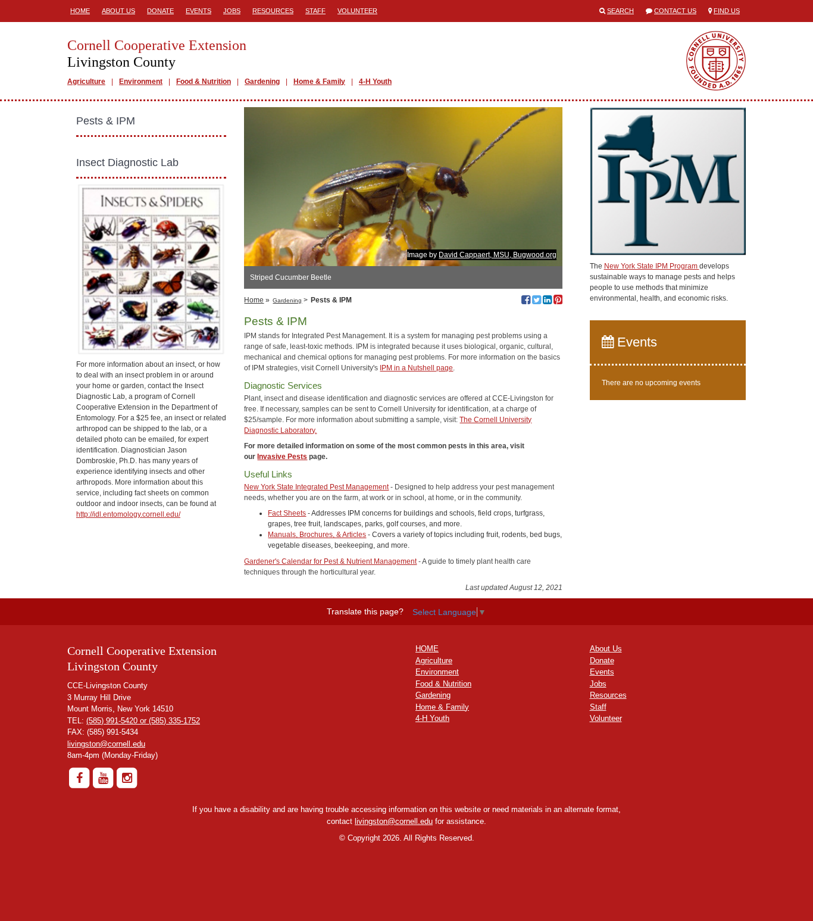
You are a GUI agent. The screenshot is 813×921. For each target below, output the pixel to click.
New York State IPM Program (651, 266)
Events (198, 10)
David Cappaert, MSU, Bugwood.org (497, 255)
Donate (160, 10)
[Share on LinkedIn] (547, 301)
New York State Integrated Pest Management (316, 487)
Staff (315, 10)
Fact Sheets (287, 513)
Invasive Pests (282, 456)
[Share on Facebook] (525, 301)
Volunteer (357, 10)
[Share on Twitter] (536, 301)
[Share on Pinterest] (558, 301)
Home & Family (319, 81)
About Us (118, 10)
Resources (272, 10)
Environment (140, 81)
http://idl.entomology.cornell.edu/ (128, 514)
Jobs (231, 10)
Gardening (262, 81)
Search (620, 10)
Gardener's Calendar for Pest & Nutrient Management (330, 561)
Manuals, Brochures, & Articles (317, 534)
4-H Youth (375, 81)
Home (80, 10)
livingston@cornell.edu (106, 743)
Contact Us (675, 10)
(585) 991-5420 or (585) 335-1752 (143, 720)
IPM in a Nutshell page (416, 368)
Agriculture (86, 81)
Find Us (727, 10)
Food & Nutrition (203, 81)
